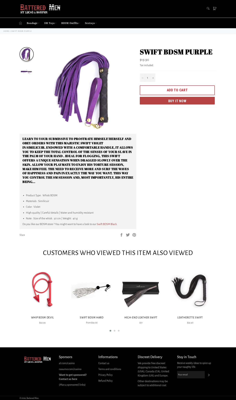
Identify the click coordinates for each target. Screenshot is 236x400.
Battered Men (33, 398)
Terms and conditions (109, 369)
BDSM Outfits (69, 23)
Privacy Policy (105, 374)
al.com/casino (67, 363)
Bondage (32, 23)
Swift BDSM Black (107, 224)
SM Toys (49, 23)
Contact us (103, 363)
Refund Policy (105, 380)
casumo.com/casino (70, 369)
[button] (110, 330)
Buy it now (177, 101)
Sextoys (90, 23)
